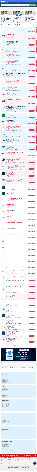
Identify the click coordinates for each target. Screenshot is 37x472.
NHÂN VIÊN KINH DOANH (10, 34)
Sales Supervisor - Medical (10, 204)
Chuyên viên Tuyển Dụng (10, 93)
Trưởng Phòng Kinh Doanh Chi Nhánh (12, 338)
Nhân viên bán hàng (30, 367)
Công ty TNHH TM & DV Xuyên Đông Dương (12, 81)
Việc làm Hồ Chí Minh (5, 389)
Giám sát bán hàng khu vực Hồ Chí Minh (12, 41)
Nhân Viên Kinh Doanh (9, 54)
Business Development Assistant (11, 234)
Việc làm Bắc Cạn (4, 394)
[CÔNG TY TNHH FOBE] (3, 327)
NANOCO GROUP (8, 241)
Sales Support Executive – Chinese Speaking (13, 60)
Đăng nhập (34, 2)
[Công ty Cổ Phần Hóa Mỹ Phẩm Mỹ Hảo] (3, 43)
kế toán (11, 367)
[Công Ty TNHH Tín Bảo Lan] (3, 134)
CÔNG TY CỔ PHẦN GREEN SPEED (10, 235)
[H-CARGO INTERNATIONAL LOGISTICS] (3, 88)
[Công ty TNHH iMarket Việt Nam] (3, 121)
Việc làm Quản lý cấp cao (5, 421)
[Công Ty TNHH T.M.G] (3, 75)
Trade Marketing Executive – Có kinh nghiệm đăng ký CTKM (15, 73)
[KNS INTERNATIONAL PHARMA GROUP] (3, 223)
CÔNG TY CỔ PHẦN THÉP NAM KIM (10, 146)
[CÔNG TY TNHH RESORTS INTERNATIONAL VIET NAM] (3, 277)
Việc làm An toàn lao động (5, 375)
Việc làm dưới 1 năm (4, 445)
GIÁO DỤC (30, 459)
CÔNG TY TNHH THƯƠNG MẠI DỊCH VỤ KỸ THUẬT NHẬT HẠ (14, 180)
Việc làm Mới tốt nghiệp (5, 416)
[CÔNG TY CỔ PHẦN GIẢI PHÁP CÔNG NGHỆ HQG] (3, 140)
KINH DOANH (9, 459)
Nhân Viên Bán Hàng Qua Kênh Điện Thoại (12, 158)
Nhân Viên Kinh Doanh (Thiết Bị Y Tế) (12, 47)
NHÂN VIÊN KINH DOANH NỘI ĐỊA (11, 145)
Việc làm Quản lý (4, 420)
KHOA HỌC (23, 460)
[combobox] (7, 5)
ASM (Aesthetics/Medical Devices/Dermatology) (14, 222)
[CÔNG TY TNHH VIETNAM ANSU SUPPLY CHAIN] (3, 340)
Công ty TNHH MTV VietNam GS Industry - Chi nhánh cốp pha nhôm (15, 166)
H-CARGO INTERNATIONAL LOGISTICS (11, 87)
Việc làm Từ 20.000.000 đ (5, 407)
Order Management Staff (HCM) (11, 120)
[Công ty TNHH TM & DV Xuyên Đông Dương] (3, 81)
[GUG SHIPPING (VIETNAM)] (3, 29)
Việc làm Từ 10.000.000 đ (5, 405)
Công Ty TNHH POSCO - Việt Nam (10, 153)
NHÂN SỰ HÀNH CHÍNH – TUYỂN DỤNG (13, 99)
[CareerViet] (32, 455)
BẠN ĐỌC (30, 460)
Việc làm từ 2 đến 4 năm (5, 446)
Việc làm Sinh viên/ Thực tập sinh (6, 415)
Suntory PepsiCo (8, 308)
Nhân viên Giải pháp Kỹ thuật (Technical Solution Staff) (14, 152)
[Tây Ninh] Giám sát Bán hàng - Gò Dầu (12, 258)
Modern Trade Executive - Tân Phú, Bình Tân (13, 307)
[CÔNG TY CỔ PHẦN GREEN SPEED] (3, 235)
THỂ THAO (23, 459)
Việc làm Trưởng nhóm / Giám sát (6, 419)
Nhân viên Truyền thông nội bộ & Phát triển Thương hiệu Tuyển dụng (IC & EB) (15, 332)
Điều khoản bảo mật (16, 469)
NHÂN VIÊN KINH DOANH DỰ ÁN (11, 79)
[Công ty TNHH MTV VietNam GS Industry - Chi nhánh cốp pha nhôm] (3, 166)
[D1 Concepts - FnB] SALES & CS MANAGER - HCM (14, 288)
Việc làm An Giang (4, 390)
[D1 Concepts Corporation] (3, 290)
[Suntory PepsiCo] (3, 259)
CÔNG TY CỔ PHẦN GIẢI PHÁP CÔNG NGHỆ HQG (12, 140)
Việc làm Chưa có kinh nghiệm (6, 444)
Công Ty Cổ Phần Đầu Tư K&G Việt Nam (11, 199)
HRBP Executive (8, 294)
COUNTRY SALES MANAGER (10, 282)
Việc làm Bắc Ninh (4, 396)
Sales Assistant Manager (10, 165)
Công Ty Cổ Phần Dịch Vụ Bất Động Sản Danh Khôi (13, 94)
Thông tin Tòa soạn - (16, 468)
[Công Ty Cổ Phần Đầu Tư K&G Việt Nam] (3, 199)
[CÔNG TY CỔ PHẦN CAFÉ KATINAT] (3, 187)
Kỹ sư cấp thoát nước (22, 367)
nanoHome (7, 211)
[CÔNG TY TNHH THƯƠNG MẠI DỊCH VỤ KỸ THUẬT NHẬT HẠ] (3, 180)
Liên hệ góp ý (21, 469)
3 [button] (18, 345)
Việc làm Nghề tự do (5, 431)
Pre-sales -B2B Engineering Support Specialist (13, 301)
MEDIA (1, 459)
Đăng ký (31, 2)
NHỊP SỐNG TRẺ (17, 459)
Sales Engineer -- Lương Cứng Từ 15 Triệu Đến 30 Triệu (14, 270)
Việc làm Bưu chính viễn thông (6, 382)
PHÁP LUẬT (2, 463)
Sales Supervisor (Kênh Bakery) (11, 325)
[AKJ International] (3, 101)
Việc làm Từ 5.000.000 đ (5, 403)
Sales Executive (9, 364)
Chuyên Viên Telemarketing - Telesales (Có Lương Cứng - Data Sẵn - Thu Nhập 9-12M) (15, 276)
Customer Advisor (9, 216)
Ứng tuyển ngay (32, 31)
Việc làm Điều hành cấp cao (6, 422)
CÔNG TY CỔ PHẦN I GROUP (10, 296)
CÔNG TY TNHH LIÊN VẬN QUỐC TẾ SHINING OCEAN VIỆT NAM (14, 108)
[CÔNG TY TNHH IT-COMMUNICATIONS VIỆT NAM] (3, 159)
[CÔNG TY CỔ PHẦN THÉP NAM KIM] (3, 147)
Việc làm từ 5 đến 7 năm (5, 447)
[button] (28, 31)
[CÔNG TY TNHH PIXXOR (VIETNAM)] (3, 284)
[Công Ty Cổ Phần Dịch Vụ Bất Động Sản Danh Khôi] (3, 94)
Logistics (15, 367)
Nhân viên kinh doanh (5, 367)
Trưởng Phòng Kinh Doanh (10, 139)
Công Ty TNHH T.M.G (9, 74)
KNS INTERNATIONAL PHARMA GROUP (11, 223)
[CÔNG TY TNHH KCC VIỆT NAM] (3, 36)
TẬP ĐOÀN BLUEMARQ (9, 173)
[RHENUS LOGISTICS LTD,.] (3, 321)
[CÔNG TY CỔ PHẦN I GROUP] (3, 296)
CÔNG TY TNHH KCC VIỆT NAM (10, 36)
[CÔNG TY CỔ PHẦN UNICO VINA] (3, 271)
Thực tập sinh (22, 364)
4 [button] (20, 345)
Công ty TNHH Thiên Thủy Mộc (10, 253)
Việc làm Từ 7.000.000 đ (5, 404)
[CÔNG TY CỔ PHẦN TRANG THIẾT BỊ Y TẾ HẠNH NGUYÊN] (3, 128)
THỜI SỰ (2, 460)
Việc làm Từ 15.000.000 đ (5, 406)
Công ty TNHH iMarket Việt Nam (10, 121)
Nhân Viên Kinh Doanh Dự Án (10, 246)
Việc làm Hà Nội (4, 388)
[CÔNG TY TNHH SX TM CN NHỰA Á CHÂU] (3, 62)
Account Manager (9, 240)
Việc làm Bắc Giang (4, 395)
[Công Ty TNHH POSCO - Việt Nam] (3, 153)
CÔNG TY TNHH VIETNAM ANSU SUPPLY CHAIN (12, 339)
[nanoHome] (3, 211)
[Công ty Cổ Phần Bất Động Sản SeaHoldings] (3, 68)
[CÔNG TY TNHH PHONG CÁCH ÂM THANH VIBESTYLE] (3, 55)
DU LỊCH (9, 463)
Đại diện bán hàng (16, 364)
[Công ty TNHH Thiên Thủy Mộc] (3, 253)
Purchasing (4, 364)
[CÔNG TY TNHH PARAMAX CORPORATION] (3, 115)
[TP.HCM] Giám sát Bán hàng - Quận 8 (12, 264)
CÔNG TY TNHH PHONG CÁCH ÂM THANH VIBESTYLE (13, 55)
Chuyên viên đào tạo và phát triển (11, 313)
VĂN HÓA (16, 460)
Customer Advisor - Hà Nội (10, 210)
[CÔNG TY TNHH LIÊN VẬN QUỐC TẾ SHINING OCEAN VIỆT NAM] (3, 108)
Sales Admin (28, 364)
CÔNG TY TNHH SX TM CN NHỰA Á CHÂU (11, 61)
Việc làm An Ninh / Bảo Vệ (5, 374)
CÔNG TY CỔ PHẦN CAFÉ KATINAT (10, 193)
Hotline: (26, 469)
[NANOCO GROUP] (3, 241)
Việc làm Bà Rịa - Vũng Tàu (6, 391)
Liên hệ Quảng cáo (10, 469)
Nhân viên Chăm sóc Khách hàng (12, 192)
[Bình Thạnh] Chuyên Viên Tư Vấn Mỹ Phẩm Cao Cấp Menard (15, 252)
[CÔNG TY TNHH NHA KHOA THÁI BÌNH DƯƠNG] (3, 49)
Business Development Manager (11, 319)
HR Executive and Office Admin (11, 228)
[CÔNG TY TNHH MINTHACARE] (3, 205)
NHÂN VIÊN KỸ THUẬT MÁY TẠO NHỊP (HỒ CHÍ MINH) (14, 126)
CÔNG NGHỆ (9, 460)
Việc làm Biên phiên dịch (5, 381)
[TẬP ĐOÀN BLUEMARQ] (3, 173)
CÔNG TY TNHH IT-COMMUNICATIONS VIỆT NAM (12, 159)
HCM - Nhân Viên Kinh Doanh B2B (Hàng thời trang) (14, 198)
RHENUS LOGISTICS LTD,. (9, 320)
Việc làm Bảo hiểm (4, 379)
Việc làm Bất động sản (5, 380)
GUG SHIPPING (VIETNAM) (9, 29)
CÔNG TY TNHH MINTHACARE (10, 205)
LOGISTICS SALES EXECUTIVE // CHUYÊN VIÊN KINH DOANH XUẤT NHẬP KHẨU (15, 107)
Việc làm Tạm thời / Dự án (5, 430)
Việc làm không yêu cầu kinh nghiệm (7, 443)
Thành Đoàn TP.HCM (21, 468)
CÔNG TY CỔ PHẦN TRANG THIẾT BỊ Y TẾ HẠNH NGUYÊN (13, 127)
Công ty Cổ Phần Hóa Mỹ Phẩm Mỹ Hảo (11, 42)
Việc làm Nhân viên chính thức (6, 429)
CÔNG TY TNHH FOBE (9, 326)
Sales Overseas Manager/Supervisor (12, 86)
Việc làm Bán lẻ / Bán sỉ (5, 378)
